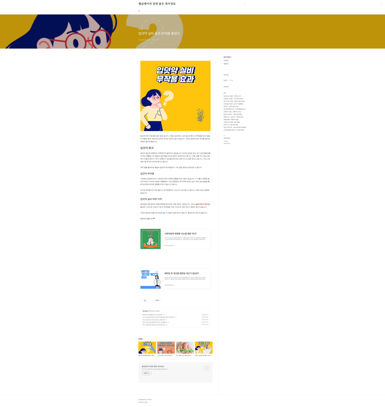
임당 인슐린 (237, 122)
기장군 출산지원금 (237, 114)
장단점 (230, 98)
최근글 (225, 80)
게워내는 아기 (237, 96)
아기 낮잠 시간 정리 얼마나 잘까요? (153, 319)
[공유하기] (148, 300)
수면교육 (232, 117)
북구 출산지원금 (240, 130)
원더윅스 (226, 106)
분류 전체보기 (227, 57)
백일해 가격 (226, 117)
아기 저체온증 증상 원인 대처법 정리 (154, 324)
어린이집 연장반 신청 (229, 109)
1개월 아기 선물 (227, 111)
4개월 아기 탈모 (234, 119)
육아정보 (145, 311)
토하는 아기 (226, 125)
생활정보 (226, 64)
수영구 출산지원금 (228, 104)
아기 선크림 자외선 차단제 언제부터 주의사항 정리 (158, 317)
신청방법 (226, 98)
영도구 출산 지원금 (228, 101)
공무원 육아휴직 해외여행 (239, 127)
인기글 (231, 80)
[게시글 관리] (150, 300)
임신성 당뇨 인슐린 (228, 96)
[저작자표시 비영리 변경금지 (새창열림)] (164, 300)
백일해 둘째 (226, 119)
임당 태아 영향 (234, 125)
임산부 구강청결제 (238, 104)
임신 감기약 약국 (228, 127)
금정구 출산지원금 (233, 106)
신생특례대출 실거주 (240, 109)
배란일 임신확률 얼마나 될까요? (152, 314)
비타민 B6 (161, 213)
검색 (240, 4)
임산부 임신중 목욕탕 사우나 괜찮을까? (154, 322)
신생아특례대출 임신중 (229, 130)
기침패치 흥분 (239, 117)
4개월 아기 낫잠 (237, 111)
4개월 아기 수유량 (228, 122)
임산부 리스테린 (228, 114)
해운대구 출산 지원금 (239, 101)
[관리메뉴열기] (381, 3)
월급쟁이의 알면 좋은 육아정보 (157, 4)
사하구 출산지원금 (238, 98)
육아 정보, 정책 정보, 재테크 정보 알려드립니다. (155, 369)
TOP (245, 400)
